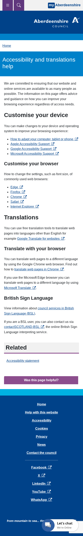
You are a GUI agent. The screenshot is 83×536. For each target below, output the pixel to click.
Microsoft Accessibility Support (34, 153)
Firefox (17, 192)
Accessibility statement (22, 360)
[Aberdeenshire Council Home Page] (57, 22)
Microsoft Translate (20, 288)
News (41, 444)
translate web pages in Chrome (39, 269)
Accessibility (41, 420)
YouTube (41, 491)
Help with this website (41, 412)
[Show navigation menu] (7, 5)
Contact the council (41, 452)
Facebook (41, 467)
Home (6, 45)
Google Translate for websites (40, 238)
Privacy (41, 436)
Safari (17, 201)
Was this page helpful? (41, 380)
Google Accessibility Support (33, 149)
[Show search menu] (19, 5)
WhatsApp (41, 499)
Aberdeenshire (65, 5)
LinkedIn (41, 483)
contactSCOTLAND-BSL (24, 327)
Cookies (41, 428)
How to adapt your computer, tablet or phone (44, 139)
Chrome (18, 197)
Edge (16, 187)
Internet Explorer (24, 206)
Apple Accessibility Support (32, 144)
